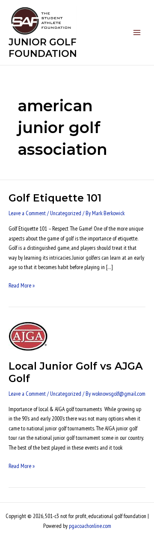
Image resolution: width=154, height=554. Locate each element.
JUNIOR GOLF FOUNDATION (43, 47)
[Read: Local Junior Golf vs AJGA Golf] (28, 336)
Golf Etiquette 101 (55, 198)
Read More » (22, 285)
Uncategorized (65, 213)
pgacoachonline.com (90, 526)
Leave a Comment (27, 213)
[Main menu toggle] (137, 32)
